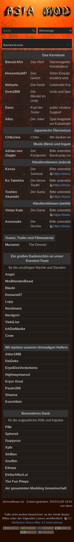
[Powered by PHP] (45, 528)
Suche (34, 30)
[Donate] (28, 528)
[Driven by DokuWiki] (45, 532)
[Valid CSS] (28, 532)
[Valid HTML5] (63, 528)
